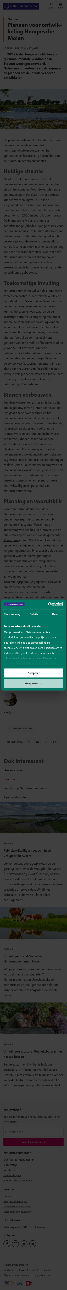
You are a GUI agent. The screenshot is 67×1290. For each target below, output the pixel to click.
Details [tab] (34, 614)
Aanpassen (31, 683)
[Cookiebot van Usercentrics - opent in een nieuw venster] (48, 604)
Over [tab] (55, 614)
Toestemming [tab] (12, 614)
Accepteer (33, 672)
